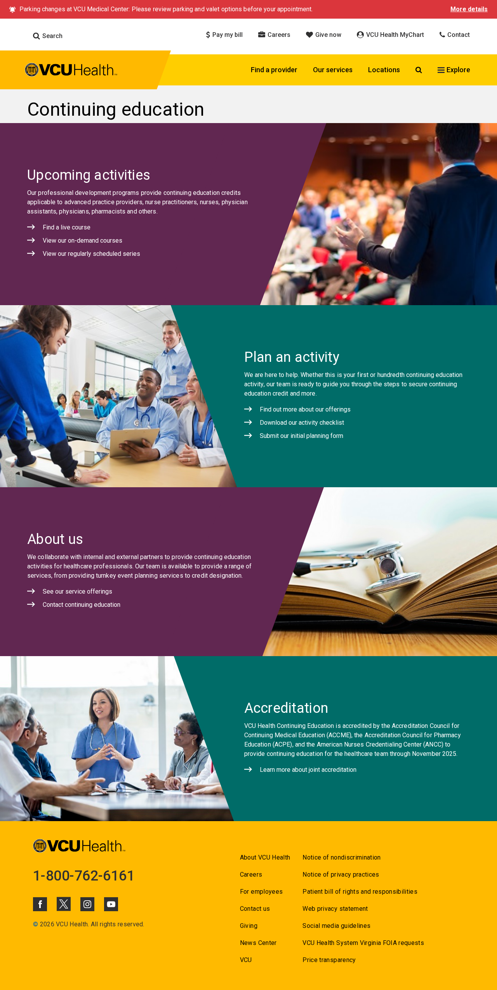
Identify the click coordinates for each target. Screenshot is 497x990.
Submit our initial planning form (301, 435)
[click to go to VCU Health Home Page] (71, 71)
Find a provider (274, 70)
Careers (278, 34)
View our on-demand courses (82, 240)
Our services (333, 70)
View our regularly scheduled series (91, 253)
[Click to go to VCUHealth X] (64, 904)
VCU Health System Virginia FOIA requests (363, 943)
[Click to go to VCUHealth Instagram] (87, 904)
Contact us (255, 908)
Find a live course (66, 227)
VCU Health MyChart (394, 34)
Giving (248, 925)
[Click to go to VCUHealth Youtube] (111, 904)
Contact (458, 34)
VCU (246, 960)
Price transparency (329, 960)
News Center (258, 943)
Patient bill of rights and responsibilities (359, 891)
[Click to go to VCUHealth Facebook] (40, 904)
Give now (327, 34)
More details (469, 9)
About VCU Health (265, 857)
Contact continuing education (81, 604)
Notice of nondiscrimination (341, 857)
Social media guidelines (336, 925)
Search (52, 36)
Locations (384, 70)
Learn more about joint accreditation (308, 769)
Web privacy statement (335, 908)
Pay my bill (227, 34)
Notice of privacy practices (340, 874)
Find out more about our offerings (305, 409)
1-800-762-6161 (84, 876)
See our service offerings (77, 591)
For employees (261, 891)
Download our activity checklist (302, 422)
